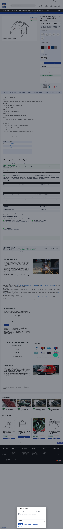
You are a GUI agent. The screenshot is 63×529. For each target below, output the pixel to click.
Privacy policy (20, 526)
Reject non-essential (27, 524)
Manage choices (35, 524)
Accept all (20, 524)
